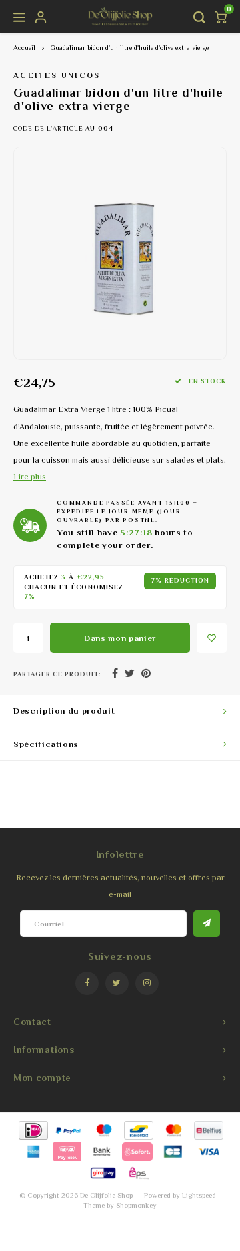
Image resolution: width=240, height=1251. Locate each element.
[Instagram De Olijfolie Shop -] (147, 983)
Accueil (24, 47)
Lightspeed (199, 1195)
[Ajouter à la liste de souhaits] (212, 638)
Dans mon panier (120, 638)
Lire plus (29, 476)
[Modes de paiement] (32, 1129)
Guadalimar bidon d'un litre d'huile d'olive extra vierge (130, 47)
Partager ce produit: (57, 674)
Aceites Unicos (57, 75)
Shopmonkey (136, 1205)
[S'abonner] (206, 923)
